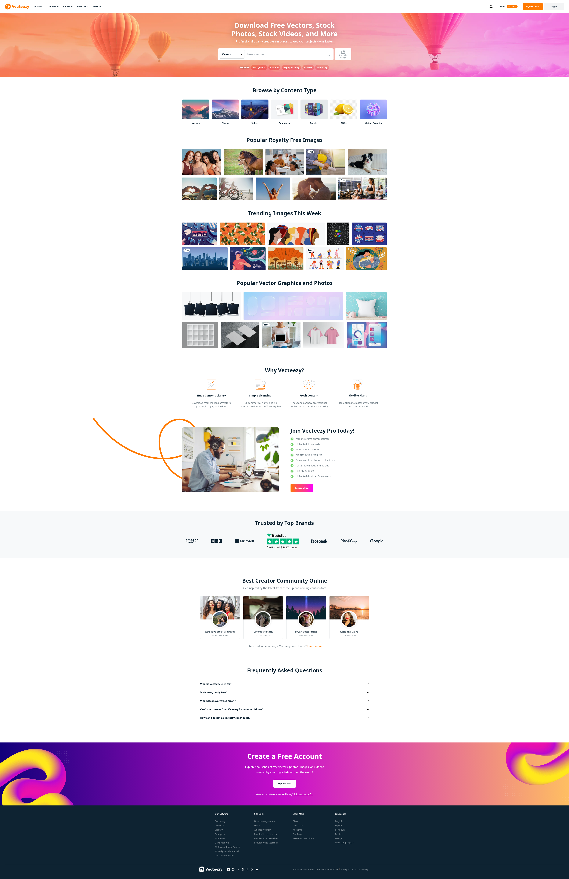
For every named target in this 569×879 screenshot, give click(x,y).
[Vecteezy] (17, 7)
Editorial (81, 6)
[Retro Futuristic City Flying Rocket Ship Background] (285, 258)
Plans (502, 6)
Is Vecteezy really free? (213, 692)
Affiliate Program (262, 829)
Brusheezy (220, 821)
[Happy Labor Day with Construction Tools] (199, 234)
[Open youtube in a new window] (257, 869)
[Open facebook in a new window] (228, 869)
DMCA (257, 825)
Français (339, 838)
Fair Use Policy (361, 869)
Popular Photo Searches (266, 838)
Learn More (302, 488)
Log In (554, 6)
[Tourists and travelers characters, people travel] (325, 258)
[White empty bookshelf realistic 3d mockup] (200, 335)
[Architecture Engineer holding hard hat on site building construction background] (325, 162)
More (95, 6)
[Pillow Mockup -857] (366, 306)
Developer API (222, 842)
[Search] (328, 54)
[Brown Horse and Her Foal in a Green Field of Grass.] (243, 162)
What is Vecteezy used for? (215, 684)
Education (220, 838)
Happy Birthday (291, 67)
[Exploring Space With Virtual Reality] (248, 258)
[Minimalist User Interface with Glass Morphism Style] (367, 335)
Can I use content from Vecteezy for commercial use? (231, 709)
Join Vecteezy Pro (303, 794)
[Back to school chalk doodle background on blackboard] (338, 234)
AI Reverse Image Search (227, 847)
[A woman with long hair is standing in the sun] (273, 189)
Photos (52, 6)
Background (259, 67)
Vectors (38, 6)
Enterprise (220, 834)
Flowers (308, 67)
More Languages (343, 842)
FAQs (295, 821)
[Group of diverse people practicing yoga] (362, 189)
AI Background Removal (227, 851)
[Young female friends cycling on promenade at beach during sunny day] (236, 189)
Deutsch (339, 834)
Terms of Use (332, 869)
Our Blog (297, 834)
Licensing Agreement (265, 821)
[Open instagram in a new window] (233, 869)
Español (339, 825)
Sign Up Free (284, 783)
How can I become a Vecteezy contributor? (225, 717)
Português (340, 829)
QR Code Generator (224, 855)
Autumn (274, 67)
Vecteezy (219, 825)
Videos (66, 6)
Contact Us (298, 825)
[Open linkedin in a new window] (238, 869)
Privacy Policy (347, 869)
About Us (297, 829)
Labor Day (322, 67)
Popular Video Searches (266, 842)
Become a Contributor (304, 838)
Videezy (219, 829)
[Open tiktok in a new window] (247, 869)
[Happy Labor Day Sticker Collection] (369, 234)
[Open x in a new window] (252, 869)
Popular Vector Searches (266, 834)
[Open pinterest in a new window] (243, 869)
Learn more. (315, 646)
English (339, 821)
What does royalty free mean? (218, 701)
